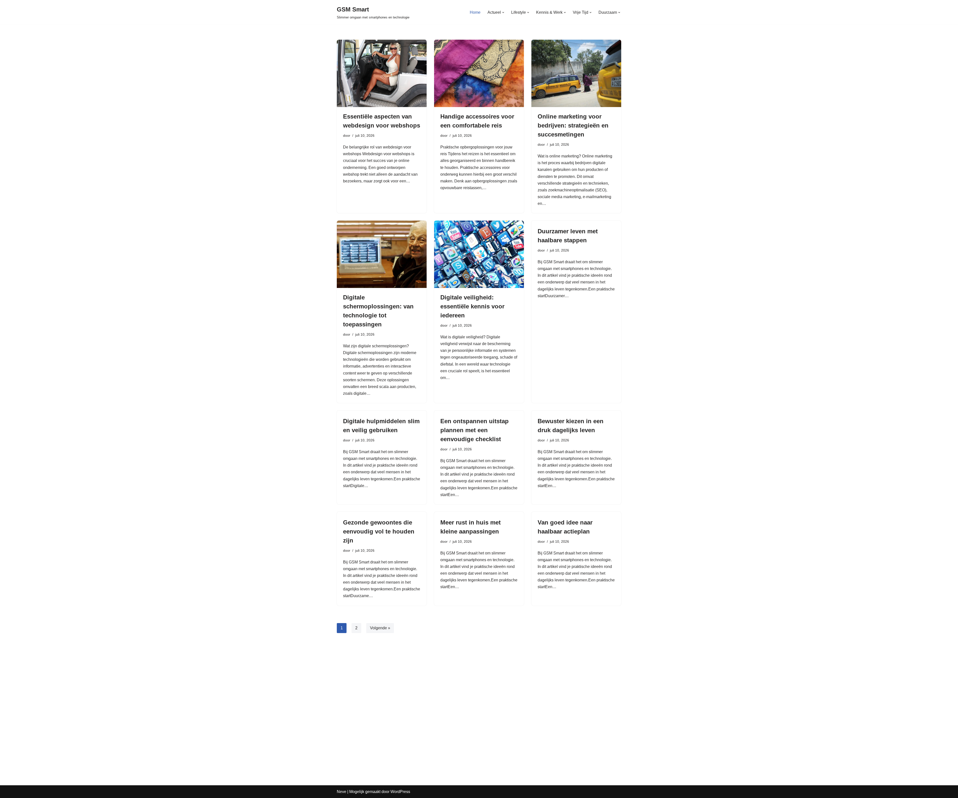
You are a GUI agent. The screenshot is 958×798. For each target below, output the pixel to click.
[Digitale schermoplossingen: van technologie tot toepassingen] (382, 254)
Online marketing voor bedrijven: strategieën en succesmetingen (573, 125)
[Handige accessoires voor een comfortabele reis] (479, 73)
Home (475, 12)
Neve (341, 792)
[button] (503, 12)
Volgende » (380, 628)
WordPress (400, 792)
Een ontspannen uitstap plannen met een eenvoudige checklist (474, 430)
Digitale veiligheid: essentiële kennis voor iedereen (472, 306)
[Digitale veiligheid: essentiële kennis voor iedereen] (479, 254)
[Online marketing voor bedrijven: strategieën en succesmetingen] (576, 73)
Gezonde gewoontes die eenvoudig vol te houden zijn (378, 531)
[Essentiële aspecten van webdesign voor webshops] (382, 73)
